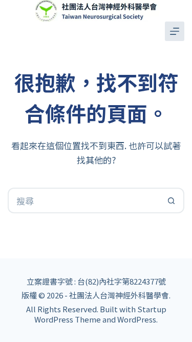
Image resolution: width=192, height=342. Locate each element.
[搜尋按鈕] (171, 200)
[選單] (174, 31)
